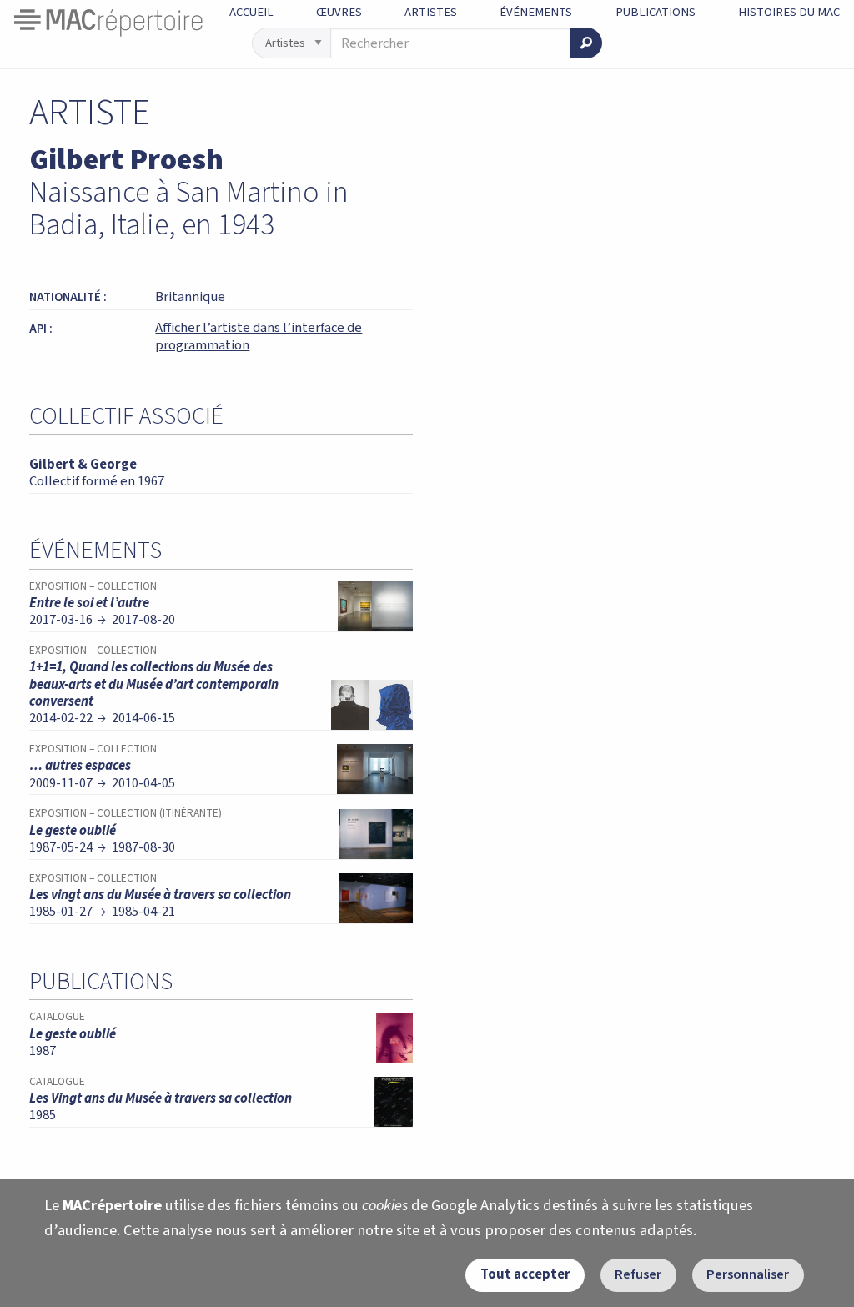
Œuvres (339, 12)
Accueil (251, 12)
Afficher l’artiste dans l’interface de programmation (258, 337)
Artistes (430, 12)
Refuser (638, 1274)
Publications (655, 12)
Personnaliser (747, 1274)
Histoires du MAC (789, 12)
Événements (536, 12)
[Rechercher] (586, 43)
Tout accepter (525, 1274)
